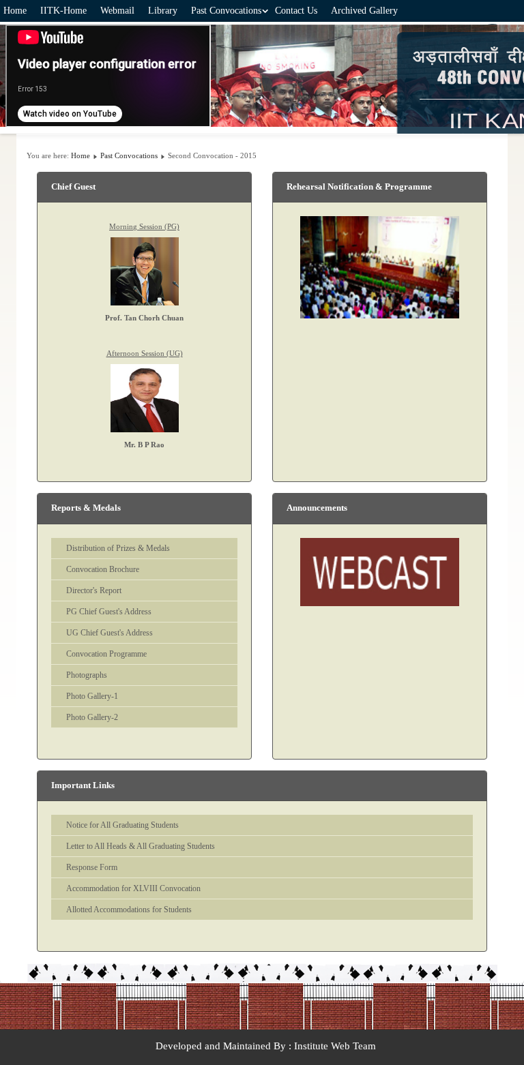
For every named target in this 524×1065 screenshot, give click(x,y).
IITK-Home (63, 10)
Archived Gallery (364, 10)
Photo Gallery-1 (92, 696)
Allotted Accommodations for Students (129, 909)
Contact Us (296, 10)
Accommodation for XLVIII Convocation (133, 888)
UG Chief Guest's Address (109, 633)
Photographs (86, 675)
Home (15, 10)
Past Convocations (226, 10)
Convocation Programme (106, 654)
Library (162, 10)
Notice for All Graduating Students (122, 825)
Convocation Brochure (102, 569)
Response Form (91, 867)
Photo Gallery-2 (92, 717)
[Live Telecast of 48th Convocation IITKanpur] (380, 572)
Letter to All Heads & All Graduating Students (140, 846)
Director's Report (93, 590)
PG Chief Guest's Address (108, 611)
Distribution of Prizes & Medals (118, 548)
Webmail (117, 10)
